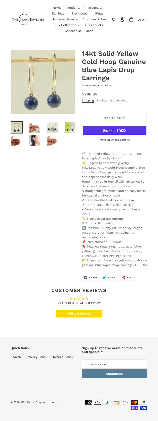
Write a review (79, 313)
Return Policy (63, 357)
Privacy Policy (37, 357)
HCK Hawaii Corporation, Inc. (38, 402)
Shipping (88, 100)
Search (16, 357)
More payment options (115, 139)
